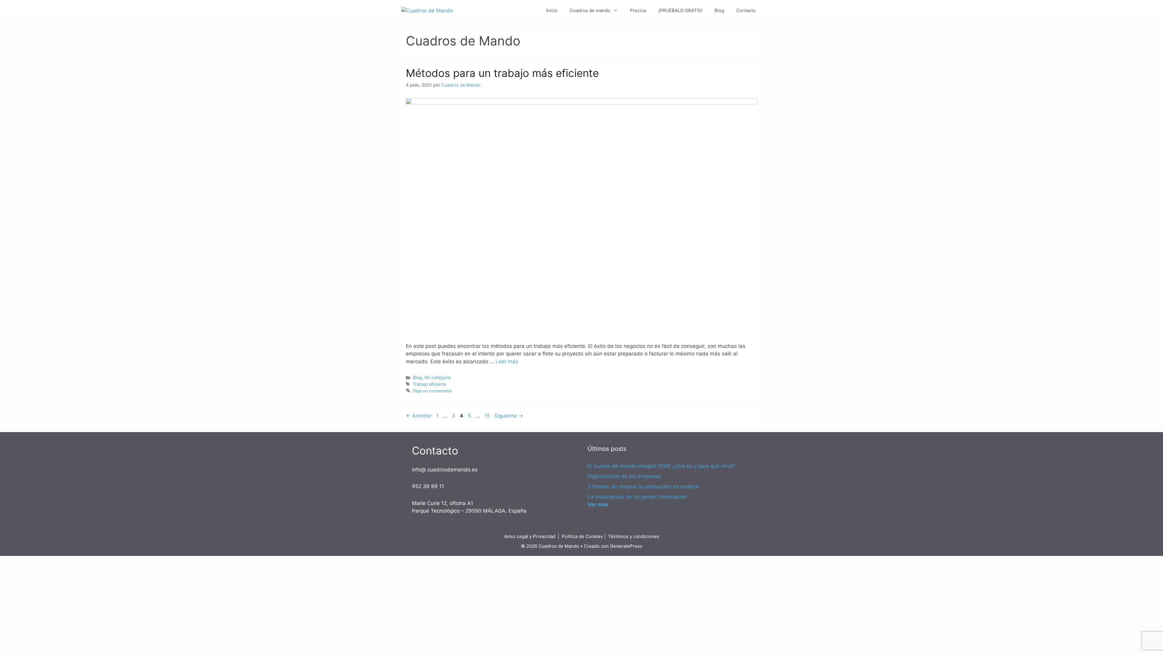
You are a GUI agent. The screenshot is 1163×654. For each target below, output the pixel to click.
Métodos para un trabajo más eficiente (502, 73)
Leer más (506, 361)
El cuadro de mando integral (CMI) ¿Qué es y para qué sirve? (661, 466)
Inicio (552, 10)
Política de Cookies (582, 536)
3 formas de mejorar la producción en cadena (643, 487)
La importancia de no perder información (637, 497)
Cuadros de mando (590, 10)
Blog (719, 10)
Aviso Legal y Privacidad (529, 536)
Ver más (598, 504)
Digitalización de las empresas (624, 476)
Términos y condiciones (633, 536)
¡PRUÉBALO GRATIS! (680, 10)
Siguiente (508, 416)
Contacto (746, 10)
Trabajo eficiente (429, 384)
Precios (638, 10)
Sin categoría (437, 377)
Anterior (419, 416)
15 (487, 416)
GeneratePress (626, 546)
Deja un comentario (432, 390)
